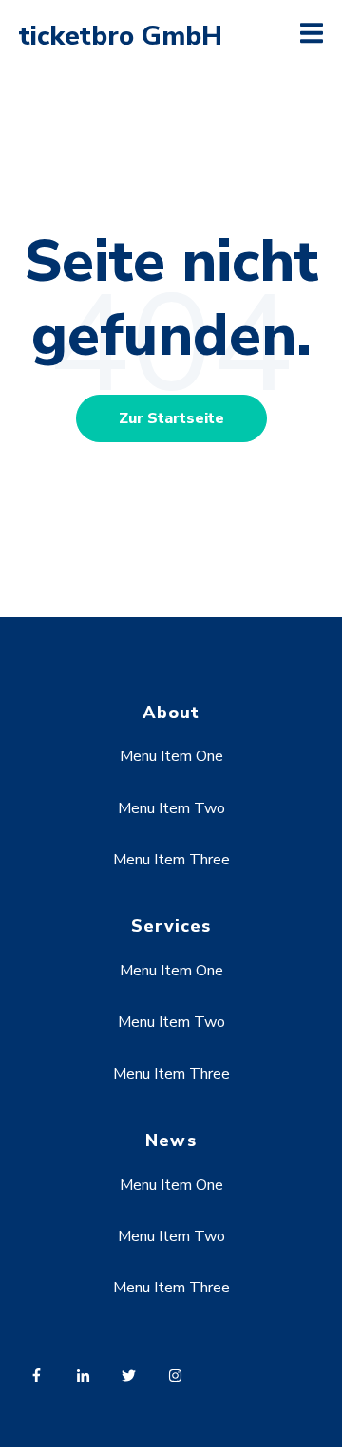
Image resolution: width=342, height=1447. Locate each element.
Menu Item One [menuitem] (171, 756)
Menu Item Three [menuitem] (171, 859)
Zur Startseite (171, 418)
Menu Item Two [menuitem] (171, 808)
